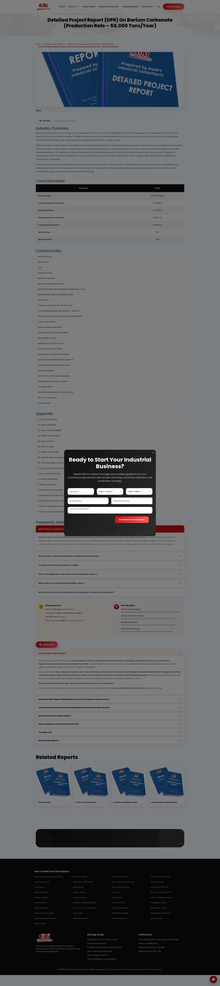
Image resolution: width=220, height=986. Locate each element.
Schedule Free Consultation (132, 519)
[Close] (153, 452)
